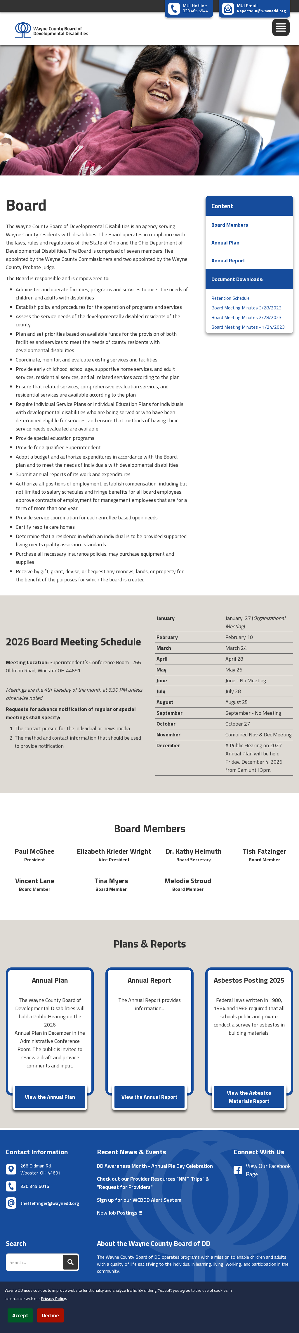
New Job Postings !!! (119, 1213)
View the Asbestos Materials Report (249, 1097)
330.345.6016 (34, 1186)
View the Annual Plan (50, 1097)
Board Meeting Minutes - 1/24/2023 (248, 326)
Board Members (229, 225)
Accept (20, 1315)
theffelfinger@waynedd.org (49, 1203)
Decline (50, 1315)
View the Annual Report (149, 1097)
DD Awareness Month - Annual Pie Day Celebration (155, 1166)
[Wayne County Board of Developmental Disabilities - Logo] (48, 28)
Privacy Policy (53, 1298)
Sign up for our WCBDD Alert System (139, 1200)
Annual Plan (225, 243)
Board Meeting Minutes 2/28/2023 (246, 317)
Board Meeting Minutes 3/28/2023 (246, 307)
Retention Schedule (230, 298)
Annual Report (228, 260)
